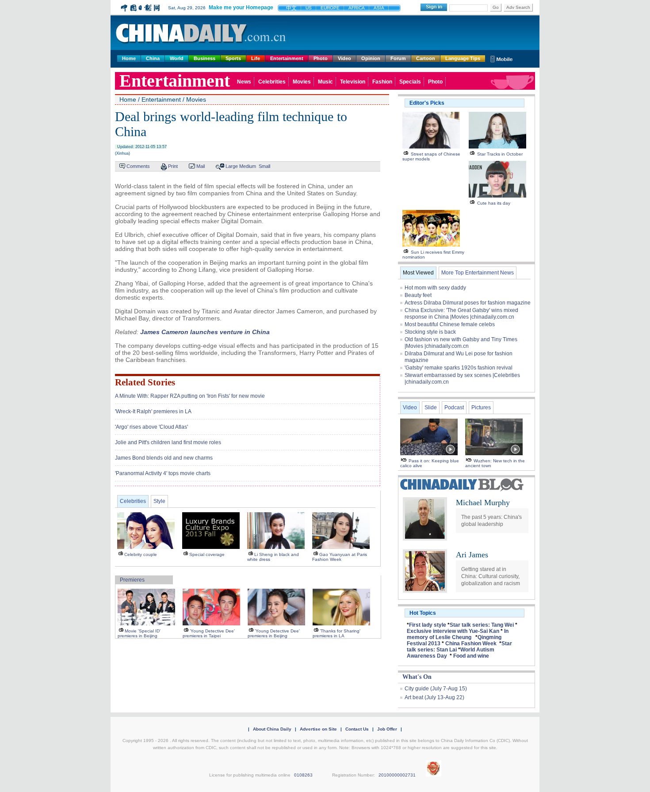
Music (325, 82)
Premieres (132, 580)
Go (496, 7)
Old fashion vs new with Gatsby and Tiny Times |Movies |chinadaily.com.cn (461, 342)
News (244, 82)
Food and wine (471, 656)
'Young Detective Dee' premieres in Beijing (274, 633)
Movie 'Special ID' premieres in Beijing (139, 633)
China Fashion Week (471, 643)
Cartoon (425, 58)
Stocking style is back (430, 332)
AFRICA (356, 7)
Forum (398, 58)
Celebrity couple (140, 554)
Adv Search (518, 7)
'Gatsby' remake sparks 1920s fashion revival (458, 368)
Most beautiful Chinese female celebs (450, 324)
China (153, 58)
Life (255, 58)
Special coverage (207, 554)
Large (232, 166)
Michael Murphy (483, 502)
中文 (291, 8)
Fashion (382, 82)
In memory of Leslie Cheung (458, 634)
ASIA (379, 7)
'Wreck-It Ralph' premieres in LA (153, 411)
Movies (302, 82)
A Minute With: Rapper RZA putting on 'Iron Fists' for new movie (190, 396)
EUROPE (330, 7)
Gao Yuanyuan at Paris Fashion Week (339, 557)
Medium (247, 166)
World (177, 58)
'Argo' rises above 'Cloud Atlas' (151, 427)
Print (173, 166)
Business (204, 58)
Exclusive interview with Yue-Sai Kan (453, 631)
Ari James (472, 554)
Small (264, 166)
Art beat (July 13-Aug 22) (434, 697)
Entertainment (286, 58)
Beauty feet (418, 295)
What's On (417, 677)
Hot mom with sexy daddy (435, 288)
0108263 (303, 775)
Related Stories (145, 382)
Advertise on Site (318, 729)
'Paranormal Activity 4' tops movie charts (162, 473)
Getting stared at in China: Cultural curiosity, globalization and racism (490, 576)
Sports (233, 58)
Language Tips (462, 58)
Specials (410, 82)
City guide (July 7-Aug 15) (436, 688)
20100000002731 (397, 775)
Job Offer (387, 729)
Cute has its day (493, 203)
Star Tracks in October (500, 154)
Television (352, 82)
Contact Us (357, 729)
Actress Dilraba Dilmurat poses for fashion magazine (468, 303)
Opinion (370, 58)
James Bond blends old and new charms (164, 458)
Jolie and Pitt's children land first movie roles (168, 442)
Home (129, 58)
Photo (321, 58)
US (309, 7)
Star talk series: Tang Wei (482, 625)
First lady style (427, 625)
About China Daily (272, 729)
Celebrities (272, 82)
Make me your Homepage (241, 7)
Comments (138, 166)
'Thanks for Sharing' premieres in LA (336, 633)
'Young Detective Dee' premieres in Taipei (209, 633)
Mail (200, 166)
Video (344, 58)
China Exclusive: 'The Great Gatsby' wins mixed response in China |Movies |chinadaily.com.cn (461, 313)
